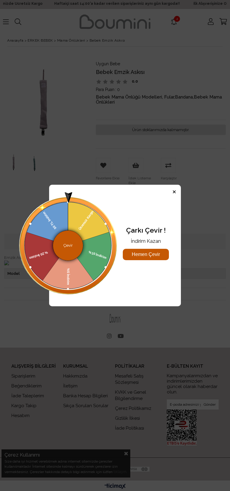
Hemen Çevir (146, 254)
